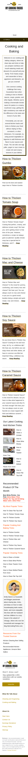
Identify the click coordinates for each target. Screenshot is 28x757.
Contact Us (6, 719)
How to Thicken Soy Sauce (12, 545)
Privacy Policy (7, 726)
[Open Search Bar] (24, 40)
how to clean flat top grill (12, 510)
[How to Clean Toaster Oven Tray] (9, 449)
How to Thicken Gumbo (11, 532)
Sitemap (5, 730)
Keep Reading (14, 358)
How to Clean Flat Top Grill (19, 472)
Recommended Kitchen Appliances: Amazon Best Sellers (12, 649)
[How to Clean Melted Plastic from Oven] (9, 461)
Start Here (5, 716)
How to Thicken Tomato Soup (13, 536)
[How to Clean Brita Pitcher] (9, 441)
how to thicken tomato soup (13, 514)
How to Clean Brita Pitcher (20, 441)
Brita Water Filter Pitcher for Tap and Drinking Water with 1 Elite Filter (13, 499)
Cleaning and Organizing (10, 699)
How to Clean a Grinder (19, 432)
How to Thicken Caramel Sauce (14, 549)
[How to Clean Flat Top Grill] (9, 472)
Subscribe (11, 684)
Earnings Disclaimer (9, 723)
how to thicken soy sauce (12, 521)
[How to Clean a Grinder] (9, 432)
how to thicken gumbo (11, 517)
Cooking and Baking (9, 702)
